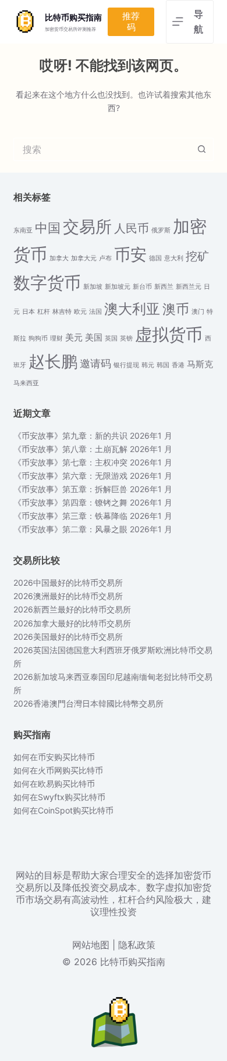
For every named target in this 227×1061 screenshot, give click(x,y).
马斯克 (200, 364)
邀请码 (95, 363)
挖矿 (197, 256)
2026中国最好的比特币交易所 (68, 582)
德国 (155, 258)
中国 (48, 227)
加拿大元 (84, 258)
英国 (111, 338)
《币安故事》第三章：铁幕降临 (70, 516)
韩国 (163, 365)
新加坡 (92, 287)
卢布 (105, 258)
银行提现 (126, 365)
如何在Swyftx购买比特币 (59, 797)
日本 (28, 312)
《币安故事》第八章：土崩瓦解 (70, 449)
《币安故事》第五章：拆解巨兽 (70, 489)
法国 (95, 312)
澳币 (175, 308)
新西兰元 (188, 287)
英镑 (126, 338)
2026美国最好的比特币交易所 (68, 636)
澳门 (197, 312)
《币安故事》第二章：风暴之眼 (70, 529)
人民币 (131, 228)
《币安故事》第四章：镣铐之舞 (70, 502)
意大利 (173, 258)
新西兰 (163, 287)
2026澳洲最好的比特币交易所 (68, 596)
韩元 (147, 365)
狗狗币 (38, 338)
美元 (74, 337)
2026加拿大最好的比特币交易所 (72, 623)
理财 (56, 338)
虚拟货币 (169, 334)
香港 (178, 365)
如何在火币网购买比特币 (58, 770)
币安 (130, 254)
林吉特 (62, 312)
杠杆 (43, 312)
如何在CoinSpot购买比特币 (63, 810)
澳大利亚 (132, 308)
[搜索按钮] (202, 149)
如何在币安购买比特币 (54, 757)
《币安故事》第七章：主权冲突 (70, 462)
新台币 (142, 287)
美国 (93, 337)
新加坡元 (117, 287)
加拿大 (59, 258)
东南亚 (23, 230)
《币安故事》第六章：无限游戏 (70, 476)
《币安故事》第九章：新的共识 (70, 435)
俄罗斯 (161, 230)
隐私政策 (136, 945)
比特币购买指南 (73, 17)
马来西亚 (26, 383)
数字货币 (47, 283)
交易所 (87, 226)
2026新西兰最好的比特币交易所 (72, 609)
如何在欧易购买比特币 (54, 783)
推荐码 (131, 21)
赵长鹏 (53, 361)
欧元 (80, 312)
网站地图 (90, 945)
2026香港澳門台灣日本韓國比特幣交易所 (88, 703)
